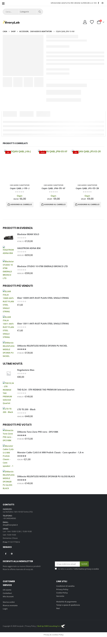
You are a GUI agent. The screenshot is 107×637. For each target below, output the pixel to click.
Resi (58, 608)
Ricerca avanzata (10, 605)
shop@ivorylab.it (10, 525)
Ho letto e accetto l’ (78, 568)
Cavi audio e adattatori (19, 185)
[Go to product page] (8, 238)
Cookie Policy (62, 592)
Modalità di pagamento (66, 601)
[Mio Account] (85, 22)
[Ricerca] (40, 11)
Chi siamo (7, 590)
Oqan (19, 195)
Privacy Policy (62, 589)
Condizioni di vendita (65, 586)
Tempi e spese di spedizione (68, 605)
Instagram (11, 553)
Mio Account (8, 596)
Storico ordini (9, 602)
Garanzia (60, 596)
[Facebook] (98, 3)
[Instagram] (102, 3)
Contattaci (7, 593)
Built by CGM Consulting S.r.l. (51, 626)
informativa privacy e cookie (86, 569)
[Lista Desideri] (92, 22)
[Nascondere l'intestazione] (11, 22)
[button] (4, 3)
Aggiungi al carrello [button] (21, 204)
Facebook (5, 553)
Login (5, 608)
